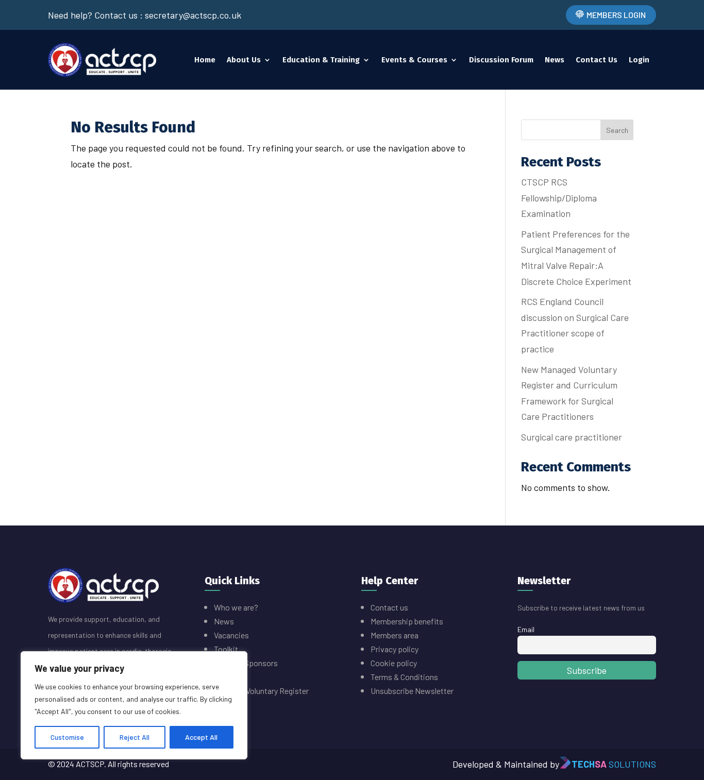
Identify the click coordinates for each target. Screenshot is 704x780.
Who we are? (236, 607)
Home (204, 59)
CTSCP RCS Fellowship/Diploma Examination (559, 197)
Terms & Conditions (404, 677)
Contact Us (596, 59)
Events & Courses (414, 59)
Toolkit (226, 649)
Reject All (134, 737)
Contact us (389, 607)
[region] (134, 705)
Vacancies (231, 635)
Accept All (201, 737)
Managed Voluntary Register (261, 691)
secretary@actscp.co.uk (193, 15)
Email (525, 629)
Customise (67, 737)
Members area (394, 635)
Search (617, 130)
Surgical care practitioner (571, 437)
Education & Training (321, 59)
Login (639, 59)
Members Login (616, 15)
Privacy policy (394, 649)
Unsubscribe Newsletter (412, 691)
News (554, 59)
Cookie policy (394, 663)
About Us (244, 59)
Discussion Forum (501, 59)
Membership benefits (408, 621)
